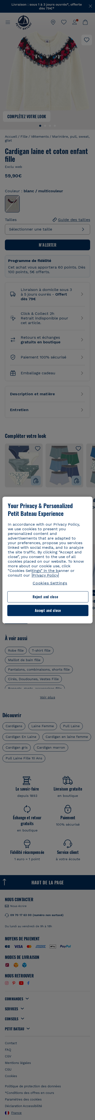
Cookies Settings (50, 583)
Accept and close (48, 610)
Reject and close (45, 596)
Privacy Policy (45, 575)
